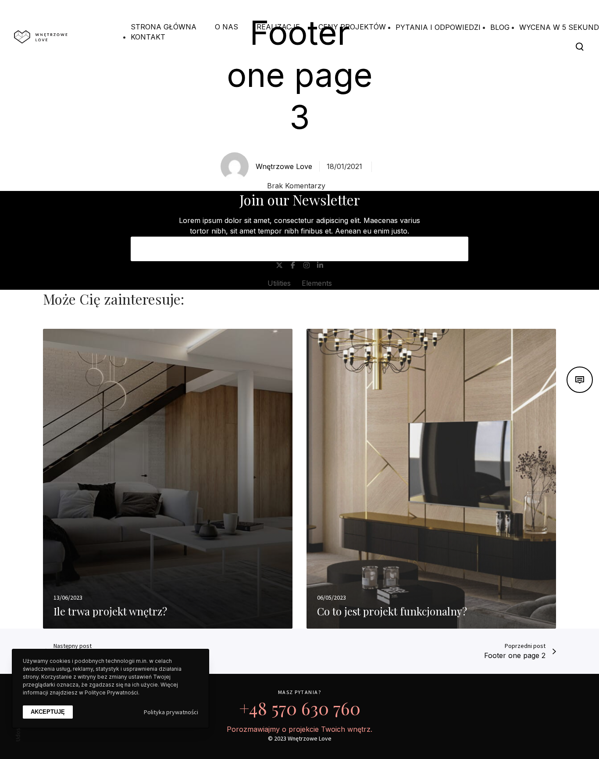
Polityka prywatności (171, 712)
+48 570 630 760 (299, 707)
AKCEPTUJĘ (48, 712)
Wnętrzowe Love (284, 166)
